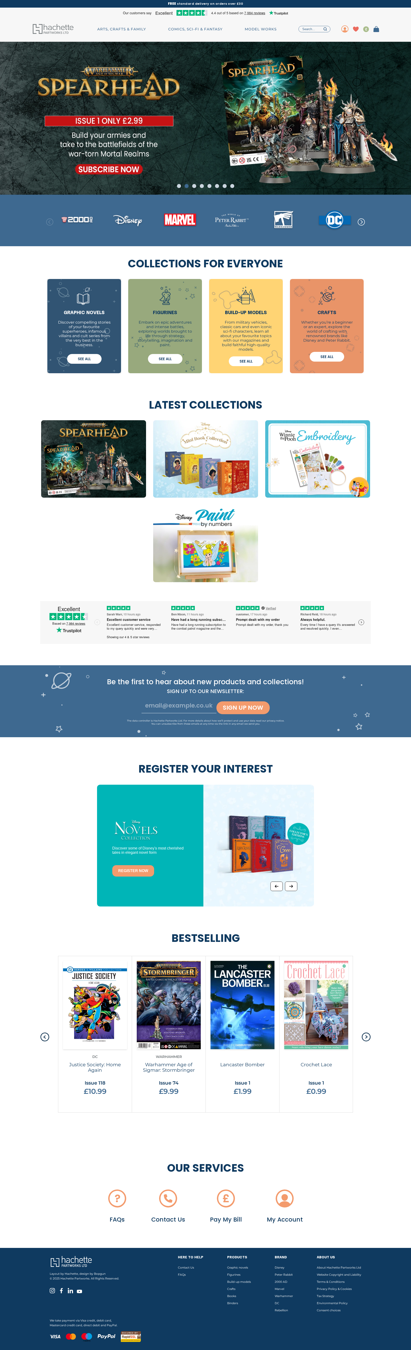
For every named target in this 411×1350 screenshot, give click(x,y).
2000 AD (281, 1282)
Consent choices (329, 1310)
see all (84, 359)
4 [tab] (202, 186)
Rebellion (281, 1310)
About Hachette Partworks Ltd (339, 1267)
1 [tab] (179, 186)
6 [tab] (217, 186)
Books (231, 1296)
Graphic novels (237, 1267)
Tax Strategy (325, 1296)
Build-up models (239, 1282)
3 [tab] (194, 186)
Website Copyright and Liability (339, 1274)
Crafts (231, 1289)
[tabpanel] (205, 118)
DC (277, 1303)
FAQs (182, 1274)
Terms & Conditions (331, 1282)
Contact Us (186, 1267)
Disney (279, 1267)
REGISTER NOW (133, 871)
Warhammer (284, 1296)
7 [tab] (225, 186)
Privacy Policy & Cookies (334, 1289)
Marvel (279, 1289)
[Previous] (276, 886)
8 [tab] (232, 186)
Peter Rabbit (284, 1274)
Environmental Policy (332, 1303)
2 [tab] (187, 186)
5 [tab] (209, 186)
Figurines (233, 1274)
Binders (232, 1303)
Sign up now (243, 707)
